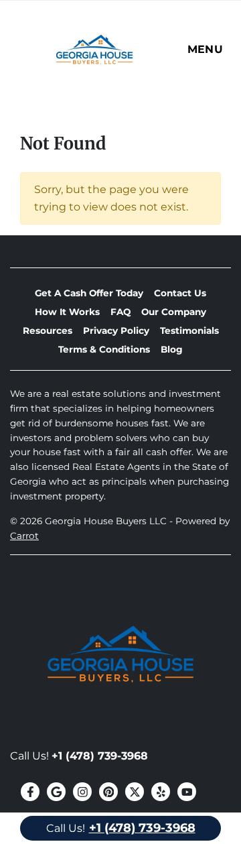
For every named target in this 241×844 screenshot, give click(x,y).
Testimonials (189, 330)
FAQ (120, 311)
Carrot (24, 535)
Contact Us (180, 293)
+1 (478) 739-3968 (100, 755)
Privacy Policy (116, 330)
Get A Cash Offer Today (89, 293)
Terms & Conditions (104, 349)
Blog (172, 349)
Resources (47, 330)
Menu (205, 49)
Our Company (173, 311)
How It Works (67, 311)
